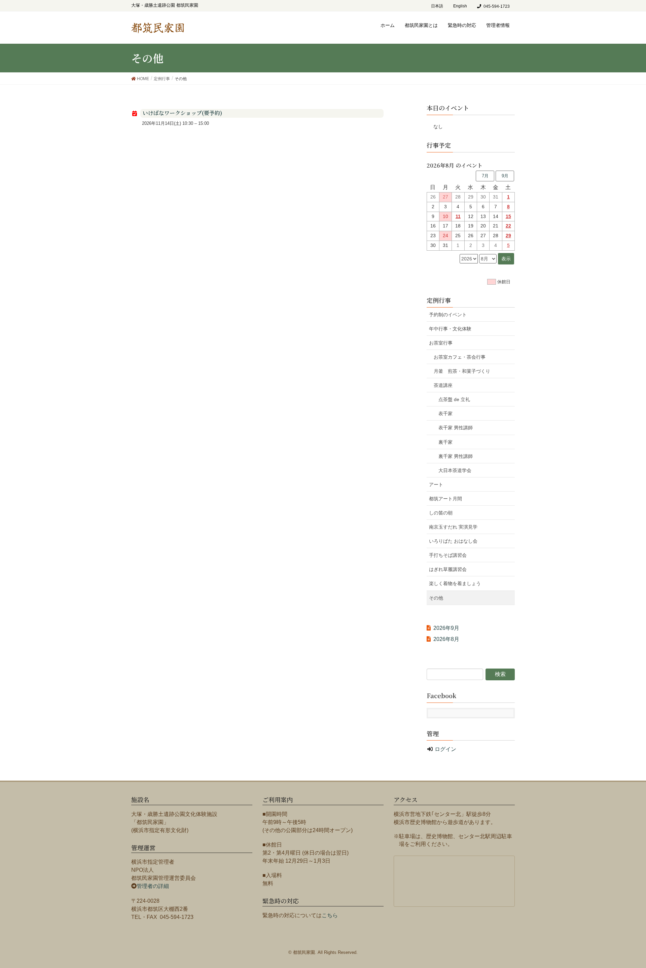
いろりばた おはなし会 (453, 541)
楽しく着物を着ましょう (455, 583)
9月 (505, 175)
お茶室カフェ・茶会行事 (460, 357)
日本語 (437, 6)
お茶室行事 (441, 343)
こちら (330, 915)
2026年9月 (446, 628)
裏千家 (445, 442)
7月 (485, 175)
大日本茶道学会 (454, 470)
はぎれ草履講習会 (448, 569)
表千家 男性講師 (455, 427)
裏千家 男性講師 (455, 456)
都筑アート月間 (445, 498)
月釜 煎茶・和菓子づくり (467, 371)
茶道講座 (443, 385)
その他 (436, 598)
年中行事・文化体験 (450, 328)
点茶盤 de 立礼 (454, 399)
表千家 (445, 413)
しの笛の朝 (441, 512)
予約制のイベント (448, 314)
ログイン (445, 749)
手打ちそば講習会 (448, 555)
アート (436, 484)
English (460, 6)
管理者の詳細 (153, 886)
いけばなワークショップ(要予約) (182, 113)
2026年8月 (446, 639)
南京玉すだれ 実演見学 (453, 527)
